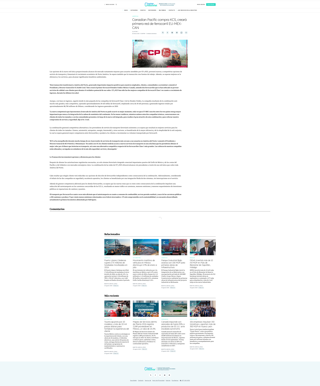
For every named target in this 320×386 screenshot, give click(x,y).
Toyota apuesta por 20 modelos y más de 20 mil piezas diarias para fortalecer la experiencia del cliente (116, 326)
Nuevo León (193, 319)
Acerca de (148, 380)
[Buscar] (116, 4)
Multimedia (162, 10)
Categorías (134, 10)
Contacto (172, 10)
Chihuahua (164, 319)
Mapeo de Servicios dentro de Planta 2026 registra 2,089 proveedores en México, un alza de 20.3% (145, 325)
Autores (168, 380)
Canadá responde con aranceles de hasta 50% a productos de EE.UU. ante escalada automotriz (173, 325)
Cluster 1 (135, 31)
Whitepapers (152, 10)
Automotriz (137, 257)
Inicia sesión (201, 4)
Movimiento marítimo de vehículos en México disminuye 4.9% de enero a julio (145, 264)
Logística (135, 16)
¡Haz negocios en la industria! (187, 10)
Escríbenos (175, 380)
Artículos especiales (139, 319)
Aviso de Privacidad (158, 380)
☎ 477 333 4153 (185, 380)
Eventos (143, 10)
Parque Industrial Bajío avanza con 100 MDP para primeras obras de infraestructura (173, 264)
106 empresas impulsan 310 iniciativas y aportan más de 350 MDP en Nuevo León (202, 324)
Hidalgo (192, 257)
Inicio (126, 10)
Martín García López (110, 283)
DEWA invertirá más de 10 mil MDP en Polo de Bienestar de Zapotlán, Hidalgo (201, 264)
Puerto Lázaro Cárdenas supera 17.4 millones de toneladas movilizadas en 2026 (115, 264)
